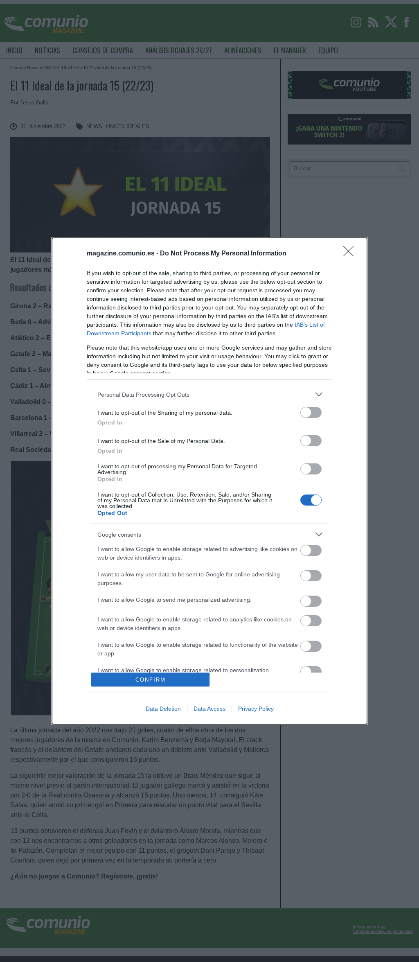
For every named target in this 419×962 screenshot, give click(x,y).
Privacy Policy (256, 708)
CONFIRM (150, 680)
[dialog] (209, 481)
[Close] (351, 254)
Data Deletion (163, 708)
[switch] (311, 412)
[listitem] (209, 394)
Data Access (209, 708)
